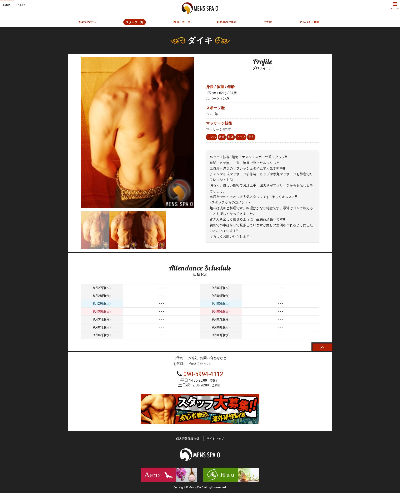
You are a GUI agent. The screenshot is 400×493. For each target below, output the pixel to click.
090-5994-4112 (203, 374)
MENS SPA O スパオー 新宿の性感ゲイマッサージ (200, 8)
